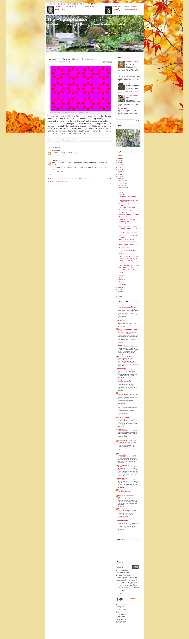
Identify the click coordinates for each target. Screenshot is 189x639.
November (122, 183)
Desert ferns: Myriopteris (124, 498)
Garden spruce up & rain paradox (128, 226)
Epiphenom (55, 160)
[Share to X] (107, 62)
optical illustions (63, 140)
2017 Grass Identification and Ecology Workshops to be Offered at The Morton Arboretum (127, 468)
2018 (119, 167)
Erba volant (121, 454)
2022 (119, 158)
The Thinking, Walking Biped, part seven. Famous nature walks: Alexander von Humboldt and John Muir (128, 334)
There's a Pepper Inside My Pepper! (127, 419)
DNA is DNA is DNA (123, 510)
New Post (123, 594)
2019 (119, 165)
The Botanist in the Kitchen (125, 357)
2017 (119, 169)
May (120, 275)
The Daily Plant (122, 509)
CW (64, 4)
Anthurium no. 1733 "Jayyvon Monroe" (127, 442)
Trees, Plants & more (124, 490)
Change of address (71, 6)
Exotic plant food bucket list (126, 263)
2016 (119, 172)
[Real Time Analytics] (133, 598)
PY (83, 4)
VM (94, 4)
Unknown (54, 150)
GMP (69, 4)
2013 (119, 179)
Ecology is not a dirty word (125, 380)
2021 (119, 160)
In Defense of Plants (123, 417)
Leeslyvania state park (123, 491)
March (121, 279)
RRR (86, 4)
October (121, 185)
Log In (118, 594)
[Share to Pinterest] (111, 62)
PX (81, 4)
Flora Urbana (122, 429)
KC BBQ (121, 272)
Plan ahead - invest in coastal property (129, 217)
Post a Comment (54, 175)
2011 (119, 289)
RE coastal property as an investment (129, 214)
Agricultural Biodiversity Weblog (127, 306)
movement (56, 140)
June (120, 194)
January (121, 284)
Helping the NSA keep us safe (127, 219)
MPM (78, 4)
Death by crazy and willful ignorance (129, 254)
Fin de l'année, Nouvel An (124, 430)
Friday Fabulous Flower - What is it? (128, 258)
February (121, 282)
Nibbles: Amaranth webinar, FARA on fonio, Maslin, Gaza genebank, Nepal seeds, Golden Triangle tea (127, 309)
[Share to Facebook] (109, 62)
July (120, 192)
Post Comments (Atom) (61, 181)
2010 (119, 291)
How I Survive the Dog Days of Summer (128, 346)
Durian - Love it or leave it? (126, 260)
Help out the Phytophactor (125, 75)
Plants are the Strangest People (127, 440)
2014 (119, 176)
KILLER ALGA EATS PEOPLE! (127, 212)
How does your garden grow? (127, 239)
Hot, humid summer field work (127, 207)
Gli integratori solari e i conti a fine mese (127, 455)
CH (56, 4)
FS (48, 4)
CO (59, 4)
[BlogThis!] (105, 62)
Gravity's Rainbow (123, 406)
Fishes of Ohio (122, 479)
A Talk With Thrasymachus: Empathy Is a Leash (60, 8)
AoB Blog (121, 320)
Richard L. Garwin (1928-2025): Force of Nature (117, 8)
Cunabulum (121, 532)
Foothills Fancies (123, 520)
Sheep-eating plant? (124, 221)
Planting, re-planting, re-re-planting (128, 256)
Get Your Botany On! (124, 465)
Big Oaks (128, 84)
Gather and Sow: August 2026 (125, 358)
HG (75, 4)
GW (72, 4)
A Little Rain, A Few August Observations (128, 369)
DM (66, 4)
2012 (119, 287)
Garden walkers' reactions (126, 224)
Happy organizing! (122, 407)
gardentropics (122, 393)
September (122, 187)
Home (80, 178)
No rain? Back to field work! (126, 270)
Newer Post (51, 178)
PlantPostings (122, 368)
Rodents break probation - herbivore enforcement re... (129, 201)
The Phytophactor (67, 19)
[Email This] (104, 62)
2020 (119, 162)
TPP (91, 4)
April (120, 277)
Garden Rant (121, 345)
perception (72, 140)
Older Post (109, 178)
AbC (51, 4)
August (121, 190)
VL (61, 4)
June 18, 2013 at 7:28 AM (58, 155)
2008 (119, 296)
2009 (119, 294)
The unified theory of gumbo (126, 210)
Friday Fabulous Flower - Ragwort (128, 241)
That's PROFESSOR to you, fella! (126, 109)
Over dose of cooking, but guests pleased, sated (128, 197)
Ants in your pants (124, 247)
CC (54, 4)
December (122, 181)
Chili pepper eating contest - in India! (129, 265)
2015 (119, 174)
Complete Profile (135, 570)
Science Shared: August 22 (124, 322)
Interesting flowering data (126, 267)
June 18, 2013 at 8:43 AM (58, 171)
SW (89, 4)
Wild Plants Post (122, 478)
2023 (119, 156)
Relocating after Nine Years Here (126, 522)
